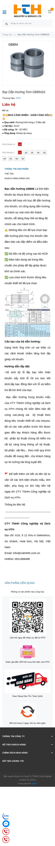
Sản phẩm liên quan (20, 582)
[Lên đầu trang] (50, 831)
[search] (6, 24)
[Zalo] (5, 816)
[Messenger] (5, 823)
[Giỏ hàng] (50, 12)
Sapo (34, 783)
